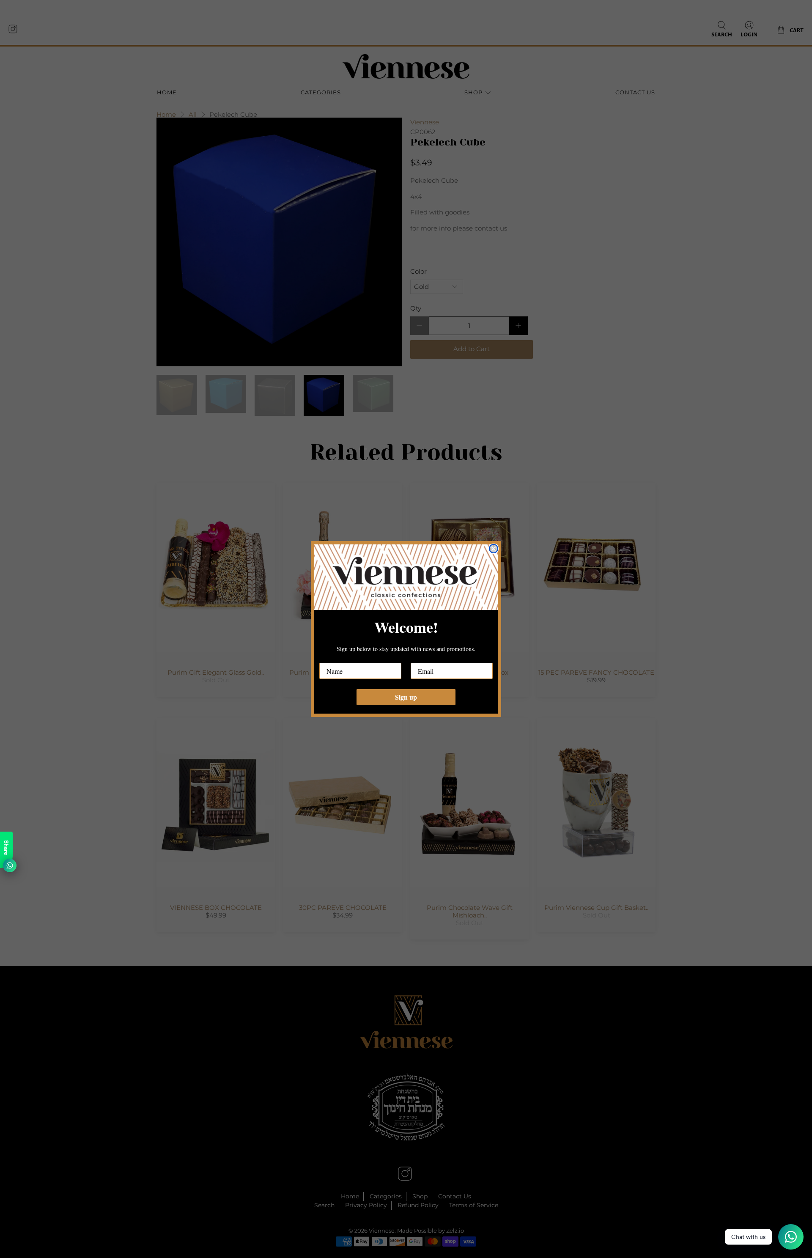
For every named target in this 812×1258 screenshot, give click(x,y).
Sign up (406, 697)
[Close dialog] (493, 548)
